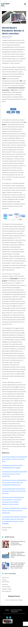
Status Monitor (5, 581)
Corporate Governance (16, 610)
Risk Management (6, 591)
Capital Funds (5, 577)
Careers (7, 610)
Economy (4, 580)
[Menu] (25, 4)
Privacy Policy (14, 611)
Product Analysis (6, 37)
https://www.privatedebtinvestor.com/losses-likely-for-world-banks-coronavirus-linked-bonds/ (14, 510)
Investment (5, 584)
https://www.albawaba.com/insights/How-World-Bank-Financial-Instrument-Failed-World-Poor (14, 491)
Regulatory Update (7, 589)
